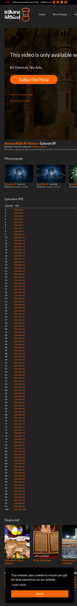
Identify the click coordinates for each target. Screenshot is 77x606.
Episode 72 (19, 426)
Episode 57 (19, 381)
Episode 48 (19, 353)
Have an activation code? (21, 94)
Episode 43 (19, 338)
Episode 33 (19, 307)
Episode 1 (18, 209)
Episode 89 (19, 478)
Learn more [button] (19, 584)
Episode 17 (19, 258)
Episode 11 (19, 240)
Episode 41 (19, 332)
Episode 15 (19, 252)
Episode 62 (19, 396)
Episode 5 (18, 222)
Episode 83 (19, 460)
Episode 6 (18, 225)
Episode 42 (19, 335)
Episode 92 (19, 488)
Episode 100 (20, 509)
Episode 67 (19, 411)
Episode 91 (19, 485)
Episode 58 (19, 384)
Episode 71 (19, 423)
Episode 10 (19, 237)
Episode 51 (19, 362)
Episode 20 (19, 267)
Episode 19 (19, 264)
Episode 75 (19, 436)
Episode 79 (19, 448)
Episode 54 (19, 371)
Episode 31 (19, 301)
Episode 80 (19, 451)
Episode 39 (19, 326)
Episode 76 (19, 439)
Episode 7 (18, 228)
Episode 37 (19, 319)
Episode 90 (19, 481)
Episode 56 (19, 378)
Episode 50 (19, 359)
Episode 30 (19, 298)
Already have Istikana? (20, 100)
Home (42, 14)
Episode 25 (19, 283)
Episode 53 (19, 368)
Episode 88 (19, 475)
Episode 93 (19, 491)
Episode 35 (10, 184)
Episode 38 (19, 323)
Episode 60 (19, 390)
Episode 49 (19, 356)
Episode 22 (19, 274)
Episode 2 (18, 212)
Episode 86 (19, 469)
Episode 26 (19, 286)
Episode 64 (19, 402)
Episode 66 (19, 408)
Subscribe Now (34, 79)
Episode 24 (19, 280)
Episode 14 (19, 249)
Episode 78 (19, 445)
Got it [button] (39, 593)
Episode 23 (19, 277)
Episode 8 (18, 231)
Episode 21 (19, 271)
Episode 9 (18, 234)
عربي (6, 1)
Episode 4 (18, 219)
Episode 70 (19, 420)
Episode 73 (19, 430)
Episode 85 (19, 466)
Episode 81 (19, 454)
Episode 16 (19, 255)
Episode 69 (19, 417)
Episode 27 (19, 289)
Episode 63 (19, 399)
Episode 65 (19, 405)
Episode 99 (19, 506)
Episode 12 (19, 243)
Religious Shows (39, 146)
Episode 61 (19, 393)
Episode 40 (19, 329)
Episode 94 (19, 494)
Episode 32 (19, 304)
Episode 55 (19, 374)
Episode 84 (19, 463)
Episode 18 (19, 261)
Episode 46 (19, 347)
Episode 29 (19, 295)
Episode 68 (19, 414)
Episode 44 (19, 341)
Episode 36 (43, 184)
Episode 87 (19, 472)
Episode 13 (19, 246)
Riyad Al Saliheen (42, 560)
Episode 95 (19, 497)
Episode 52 (19, 365)
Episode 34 (19, 310)
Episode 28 (19, 292)
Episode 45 (19, 344)
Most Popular (60, 14)
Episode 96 (19, 500)
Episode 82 (19, 457)
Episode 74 (19, 433)
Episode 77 (19, 442)
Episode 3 (18, 216)
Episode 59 (19, 387)
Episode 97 (19, 503)
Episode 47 (19, 350)
